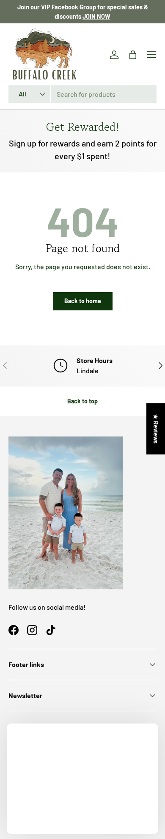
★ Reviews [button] (156, 428)
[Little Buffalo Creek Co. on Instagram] (32, 630)
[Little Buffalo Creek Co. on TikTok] (50, 630)
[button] (133, 54)
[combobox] (82, 94)
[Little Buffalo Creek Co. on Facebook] (13, 630)
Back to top (82, 401)
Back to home (82, 300)
